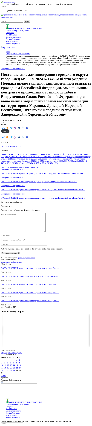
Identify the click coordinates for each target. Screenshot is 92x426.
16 (20, 365)
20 (11, 368)
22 (17, 368)
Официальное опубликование (13, 69)
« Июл (3, 376)
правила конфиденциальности (26, 258)
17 (2, 368)
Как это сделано (12, 41)
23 (20, 368)
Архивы (4, 380)
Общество (10, 33)
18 (5, 368)
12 (8, 365)
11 (5, 365)
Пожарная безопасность (10, 146)
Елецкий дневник (13, 39)
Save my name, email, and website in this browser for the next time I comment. (33, 249)
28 (14, 370)
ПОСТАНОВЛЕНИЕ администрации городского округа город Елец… (30, 268)
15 (17, 365)
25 (5, 370)
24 (2, 370)
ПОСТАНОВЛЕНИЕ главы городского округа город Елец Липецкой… (30, 276)
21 (14, 368)
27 (11, 370)
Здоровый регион (13, 43)
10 (2, 365)
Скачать (5, 131)
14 (14, 365)
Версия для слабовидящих (11, 262)
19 (8, 368)
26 (8, 370)
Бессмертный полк (13, 37)
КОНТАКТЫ (11, 35)
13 (11, 365)
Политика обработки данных (18, 30)
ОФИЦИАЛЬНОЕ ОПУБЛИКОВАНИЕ (26, 28)
